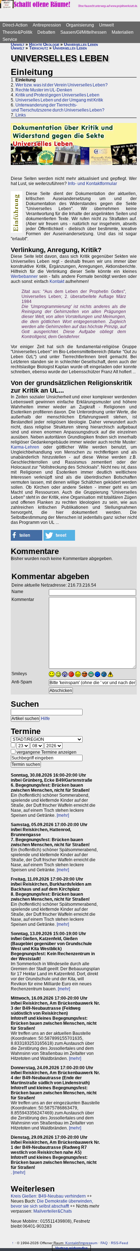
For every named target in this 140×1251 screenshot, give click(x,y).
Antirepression (47, 25)
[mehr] (63, 815)
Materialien (123, 32)
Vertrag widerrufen (71, 1248)
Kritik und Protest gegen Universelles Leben (57, 95)
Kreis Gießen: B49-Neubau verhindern (48, 1196)
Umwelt (106, 25)
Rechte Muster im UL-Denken (43, 90)
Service (10, 39)
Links (20, 115)
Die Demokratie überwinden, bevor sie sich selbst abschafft (52, 1204)
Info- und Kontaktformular (92, 183)
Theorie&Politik (17, 32)
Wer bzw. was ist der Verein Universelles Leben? (61, 84)
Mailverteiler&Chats (52, 1211)
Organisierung (80, 25)
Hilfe (45, 718)
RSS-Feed (119, 1243)
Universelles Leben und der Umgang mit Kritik (59, 100)
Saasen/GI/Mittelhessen (83, 32)
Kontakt (57, 281)
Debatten (46, 32)
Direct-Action (15, 25)
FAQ (104, 1243)
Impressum (88, 1243)
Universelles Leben (81, 44)
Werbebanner (24, 276)
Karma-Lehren (25, 447)
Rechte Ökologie (44, 44)
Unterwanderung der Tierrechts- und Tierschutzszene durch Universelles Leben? (57, 108)
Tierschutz (38, 48)
